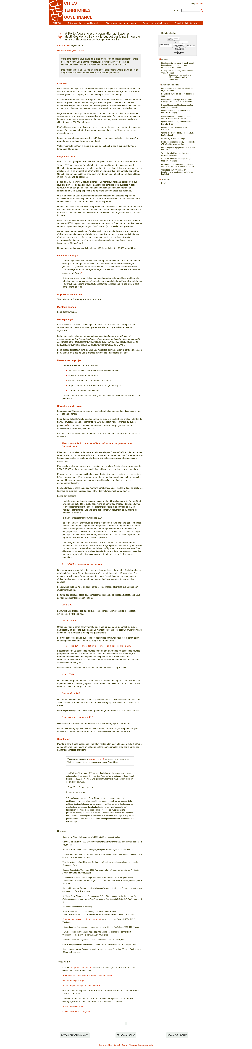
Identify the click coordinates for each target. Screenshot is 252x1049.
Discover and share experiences (121, 23)
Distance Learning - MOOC (74, 1035)
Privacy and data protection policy (141, 1045)
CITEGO (57, 23)
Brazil (163, 183)
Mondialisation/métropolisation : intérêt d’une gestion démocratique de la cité (177, 100)
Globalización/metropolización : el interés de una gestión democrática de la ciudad (177, 171)
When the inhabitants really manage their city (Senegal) (176, 154)
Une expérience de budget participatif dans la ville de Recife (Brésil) (176, 117)
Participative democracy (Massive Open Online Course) (177, 71)
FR (201, 3)
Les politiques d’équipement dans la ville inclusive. (178, 148)
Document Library (177, 1035)
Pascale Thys (63, 45)
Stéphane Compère (80, 967)
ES (196, 3)
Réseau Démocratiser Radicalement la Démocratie (86, 975)
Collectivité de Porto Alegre (75, 1011)
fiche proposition (96, 759)
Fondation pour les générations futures (80, 985)
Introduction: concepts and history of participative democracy (180, 77)
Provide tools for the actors (187, 23)
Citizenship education (183, 42)
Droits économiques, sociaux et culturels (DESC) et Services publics (178, 142)
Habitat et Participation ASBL (70, 50)
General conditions (105, 1045)
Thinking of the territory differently (83, 23)
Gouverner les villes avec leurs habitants (174, 128)
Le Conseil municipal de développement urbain (177, 94)
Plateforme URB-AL (71, 1006)
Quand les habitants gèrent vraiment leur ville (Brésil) (176, 122)
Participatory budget (191, 45)
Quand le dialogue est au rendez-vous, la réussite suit (177, 133)
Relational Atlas (126, 1035)
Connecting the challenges (155, 23)
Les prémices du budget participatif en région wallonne (177, 89)
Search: (177, 10)
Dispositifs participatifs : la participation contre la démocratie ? (177, 106)
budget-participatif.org (72, 980)
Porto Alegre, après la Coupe (173, 138)
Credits (124, 1045)
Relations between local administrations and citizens (165, 45)
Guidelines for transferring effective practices (81, 919)
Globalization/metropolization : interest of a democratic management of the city (177, 165)
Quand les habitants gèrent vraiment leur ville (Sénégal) (176, 111)
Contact (117, 1045)
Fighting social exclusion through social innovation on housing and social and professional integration (177, 65)
